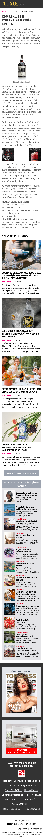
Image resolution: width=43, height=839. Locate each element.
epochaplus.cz (20, 589)
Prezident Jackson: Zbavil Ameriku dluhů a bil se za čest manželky (27, 649)
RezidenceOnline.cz (13, 780)
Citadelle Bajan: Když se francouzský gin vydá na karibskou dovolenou (16, 447)
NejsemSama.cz (32, 809)
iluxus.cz (18, 491)
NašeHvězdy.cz (33, 794)
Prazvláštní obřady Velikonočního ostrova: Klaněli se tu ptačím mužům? (27, 508)
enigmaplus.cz (20, 505)
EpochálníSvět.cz (13, 790)
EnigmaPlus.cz (28, 785)
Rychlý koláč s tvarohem (22, 621)
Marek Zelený (27, 12)
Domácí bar (6, 12)
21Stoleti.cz (13, 785)
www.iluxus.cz (22, 821)
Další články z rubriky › (21, 473)
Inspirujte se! (21, 751)
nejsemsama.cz (20, 561)
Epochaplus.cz (32, 780)
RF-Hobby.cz (36, 829)
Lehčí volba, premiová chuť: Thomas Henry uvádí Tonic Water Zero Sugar (20, 334)
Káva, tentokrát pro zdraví (25, 536)
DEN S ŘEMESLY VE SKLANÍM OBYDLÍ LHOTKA (25, 635)
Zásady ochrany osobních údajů (21, 824)
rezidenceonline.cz (21, 575)
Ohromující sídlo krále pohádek (26, 579)
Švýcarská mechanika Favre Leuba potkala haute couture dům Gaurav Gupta (26, 494)
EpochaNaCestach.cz (12, 794)
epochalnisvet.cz (21, 519)
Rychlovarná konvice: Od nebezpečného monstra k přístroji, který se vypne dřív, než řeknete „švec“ (27, 593)
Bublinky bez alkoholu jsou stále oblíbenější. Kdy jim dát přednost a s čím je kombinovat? (21, 276)
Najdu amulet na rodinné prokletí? (24, 550)
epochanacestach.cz (22, 632)
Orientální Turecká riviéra (25, 565)
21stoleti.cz (19, 603)
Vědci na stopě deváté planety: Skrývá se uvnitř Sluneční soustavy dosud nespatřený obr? (26, 522)
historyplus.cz (20, 646)
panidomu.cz (20, 533)
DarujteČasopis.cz (12, 809)
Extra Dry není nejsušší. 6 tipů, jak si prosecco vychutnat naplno (21, 390)
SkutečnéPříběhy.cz (21, 804)
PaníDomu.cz (11, 799)
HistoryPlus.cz (31, 790)
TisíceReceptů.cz (29, 799)
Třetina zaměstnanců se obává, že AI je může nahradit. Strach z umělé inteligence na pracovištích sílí (27, 607)
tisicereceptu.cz (20, 618)
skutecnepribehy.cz (22, 547)
